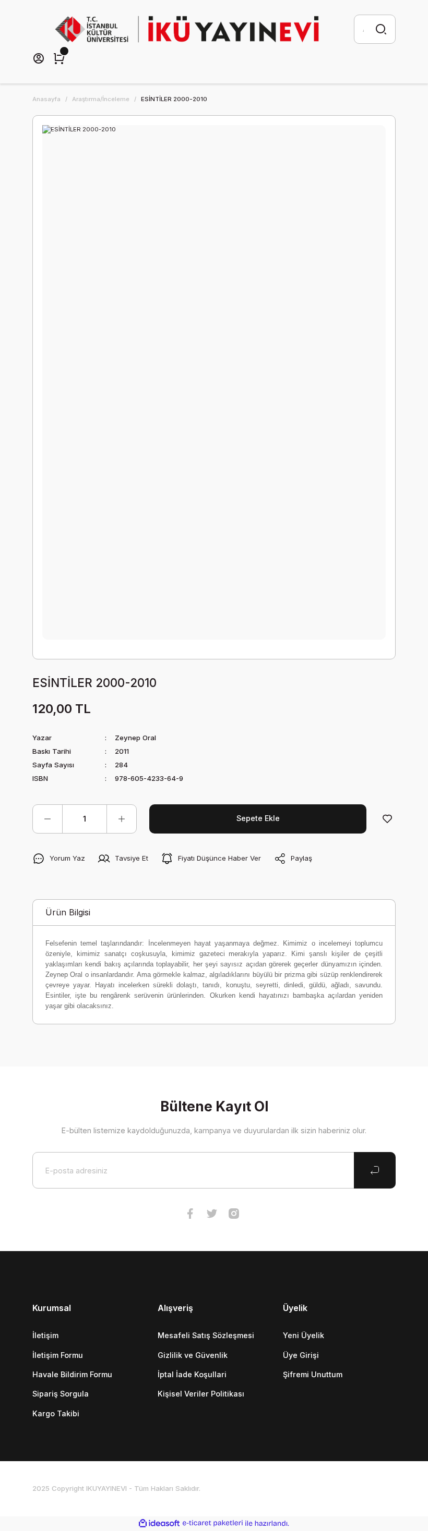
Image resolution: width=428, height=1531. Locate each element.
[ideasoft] (159, 1523)
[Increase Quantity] (121, 819)
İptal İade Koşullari (192, 1374)
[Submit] (375, 1170)
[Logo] (186, 29)
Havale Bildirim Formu (72, 1374)
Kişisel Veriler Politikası (201, 1393)
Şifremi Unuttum (312, 1374)
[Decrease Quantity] (47, 819)
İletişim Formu (57, 1355)
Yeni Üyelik (303, 1335)
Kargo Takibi (55, 1413)
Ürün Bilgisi (67, 912)
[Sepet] (59, 58)
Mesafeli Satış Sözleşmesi (206, 1335)
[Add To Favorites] (387, 819)
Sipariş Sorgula (60, 1393)
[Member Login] (38, 58)
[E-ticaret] (212, 1523)
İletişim (45, 1335)
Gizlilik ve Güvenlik (193, 1355)
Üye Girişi (301, 1355)
